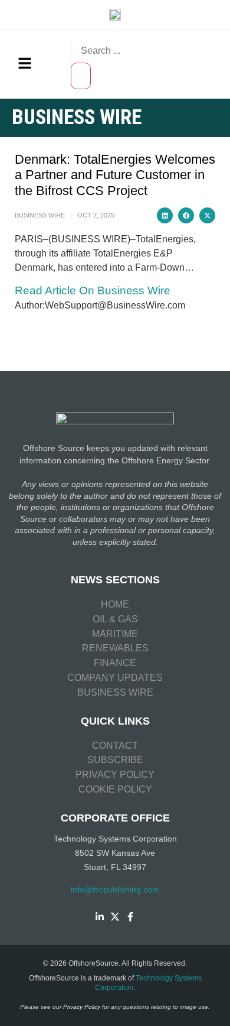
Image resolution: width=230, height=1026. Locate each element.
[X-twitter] (115, 916)
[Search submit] (81, 76)
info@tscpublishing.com (115, 889)
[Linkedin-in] (99, 916)
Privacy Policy (81, 1007)
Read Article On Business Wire (92, 290)
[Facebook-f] (130, 916)
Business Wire (40, 215)
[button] (165, 215)
